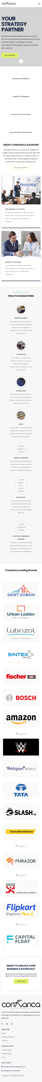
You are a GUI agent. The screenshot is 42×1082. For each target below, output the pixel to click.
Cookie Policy (6, 1054)
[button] (9, 55)
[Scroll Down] (21, 61)
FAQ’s (3, 1057)
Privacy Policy (6, 1050)
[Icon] (21, 192)
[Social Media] (2, 1024)
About (3, 1033)
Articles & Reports (8, 1037)
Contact (4, 1041)
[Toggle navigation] (39, 3)
